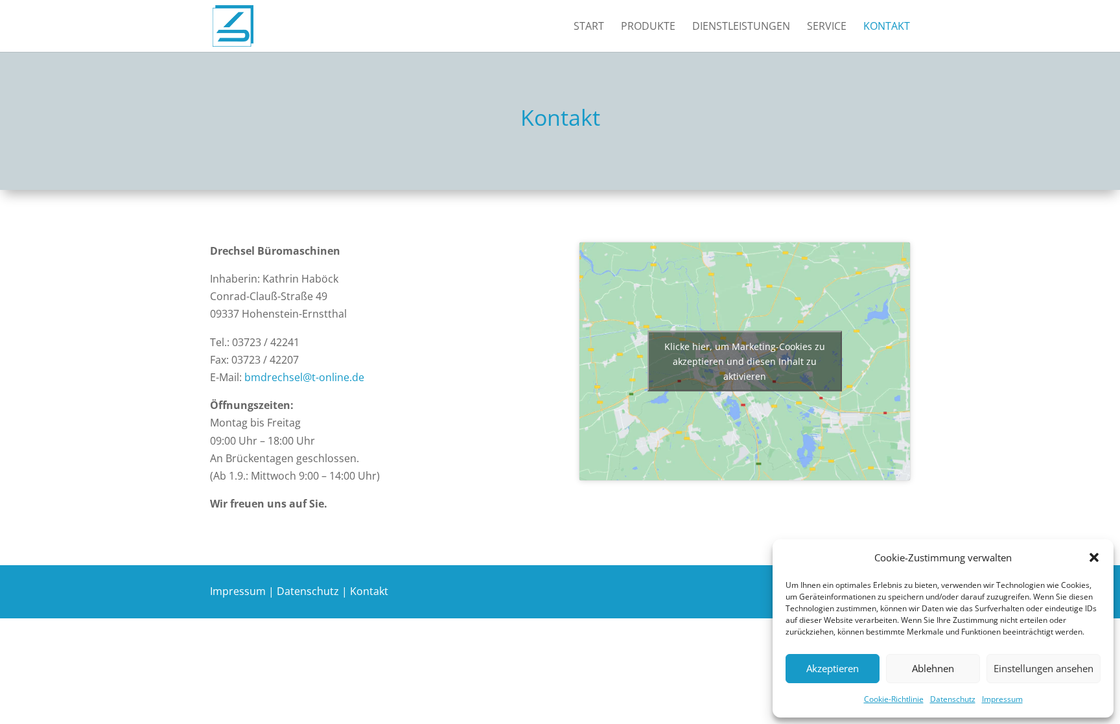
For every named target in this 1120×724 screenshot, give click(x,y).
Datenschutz (952, 699)
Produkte (648, 27)
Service (826, 27)
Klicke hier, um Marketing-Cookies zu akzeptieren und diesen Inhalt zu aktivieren (744, 361)
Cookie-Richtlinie (894, 699)
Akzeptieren (832, 668)
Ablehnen (933, 668)
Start (589, 27)
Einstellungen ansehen (1043, 668)
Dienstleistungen (741, 27)
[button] (1094, 557)
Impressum (1002, 699)
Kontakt (886, 27)
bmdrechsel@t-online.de (303, 377)
